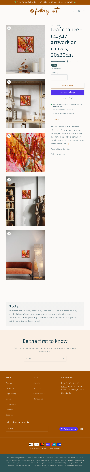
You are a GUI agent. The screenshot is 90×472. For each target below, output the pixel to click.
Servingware (11, 404)
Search (37, 383)
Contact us (38, 399)
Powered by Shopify (52, 449)
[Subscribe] (63, 358)
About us (37, 388)
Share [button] (56, 119)
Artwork (9, 383)
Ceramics (10, 388)
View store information (63, 113)
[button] (5, 11)
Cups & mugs (12, 394)
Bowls (8, 399)
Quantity (54, 72)
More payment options (67, 98)
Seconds (9, 415)
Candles (9, 410)
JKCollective (40, 449)
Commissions (40, 394)
